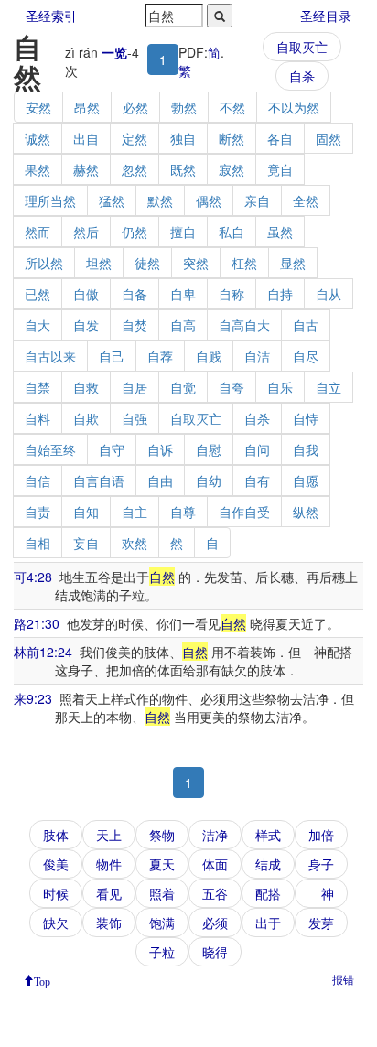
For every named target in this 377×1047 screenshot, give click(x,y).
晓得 (215, 952)
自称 (231, 294)
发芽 (321, 922)
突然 (196, 263)
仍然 (134, 231)
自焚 (134, 325)
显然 (293, 263)
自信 (37, 480)
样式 (268, 835)
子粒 (162, 952)
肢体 (56, 835)
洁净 (215, 835)
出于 (268, 922)
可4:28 (33, 576)
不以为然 (293, 107)
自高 (183, 325)
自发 (86, 325)
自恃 (305, 418)
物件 (109, 864)
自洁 (257, 356)
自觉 (183, 387)
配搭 (268, 893)
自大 (37, 325)
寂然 (231, 169)
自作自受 (244, 511)
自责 (37, 511)
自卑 (183, 294)
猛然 (111, 200)
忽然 (134, 169)
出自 (86, 138)
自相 (37, 543)
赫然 (86, 169)
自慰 (208, 449)
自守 (111, 449)
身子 (321, 864)
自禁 (37, 387)
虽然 (280, 231)
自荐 (160, 356)
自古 (305, 325)
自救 (86, 387)
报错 (343, 979)
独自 (183, 138)
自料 (37, 418)
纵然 (305, 511)
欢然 (134, 543)
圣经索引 (51, 15)
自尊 (183, 511)
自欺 (86, 418)
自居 (134, 387)
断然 (231, 138)
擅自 (183, 231)
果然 (37, 169)
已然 (37, 294)
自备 (134, 294)
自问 (257, 449)
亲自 (257, 200)
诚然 (37, 138)
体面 (215, 864)
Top (42, 980)
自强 (134, 418)
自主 (134, 511)
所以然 (44, 263)
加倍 (321, 835)
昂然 (87, 107)
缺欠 (56, 922)
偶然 (208, 200)
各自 (280, 138)
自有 (257, 480)
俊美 (56, 864)
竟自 (280, 169)
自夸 (231, 387)
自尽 (305, 356)
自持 (280, 294)
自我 (305, 449)
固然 (328, 138)
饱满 (162, 922)
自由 (160, 480)
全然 (305, 200)
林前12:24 (43, 651)
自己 (111, 356)
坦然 (99, 263)
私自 (231, 231)
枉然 (244, 263)
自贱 (208, 356)
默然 (160, 200)
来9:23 (33, 698)
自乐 (280, 387)
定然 (134, 138)
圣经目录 (325, 15)
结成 (268, 864)
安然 (38, 107)
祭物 (162, 835)
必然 (135, 107)
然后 (86, 231)
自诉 (160, 449)
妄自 (86, 543)
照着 (162, 893)
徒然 (147, 263)
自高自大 (244, 325)
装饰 (109, 922)
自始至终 (50, 449)
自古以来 (50, 356)
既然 (183, 169)
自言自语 (98, 480)
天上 (109, 835)
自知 (86, 511)
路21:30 (36, 623)
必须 (215, 922)
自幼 (208, 480)
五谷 (215, 893)
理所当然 (50, 200)
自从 (328, 294)
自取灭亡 (302, 47)
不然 (232, 107)
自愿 (305, 480)
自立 (328, 387)
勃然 (184, 107)
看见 (109, 893)
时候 (56, 893)
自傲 (86, 294)
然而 (37, 231)
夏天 (162, 864)
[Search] (219, 15)
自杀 (302, 76)
